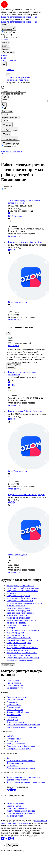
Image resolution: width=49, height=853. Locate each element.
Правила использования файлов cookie (19, 22)
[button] (4, 55)
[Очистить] (5, 97)
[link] (5, 49)
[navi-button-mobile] (4, 64)
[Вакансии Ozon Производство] (27, 277)
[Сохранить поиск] (4, 104)
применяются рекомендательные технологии (24, 821)
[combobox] (13, 91)
